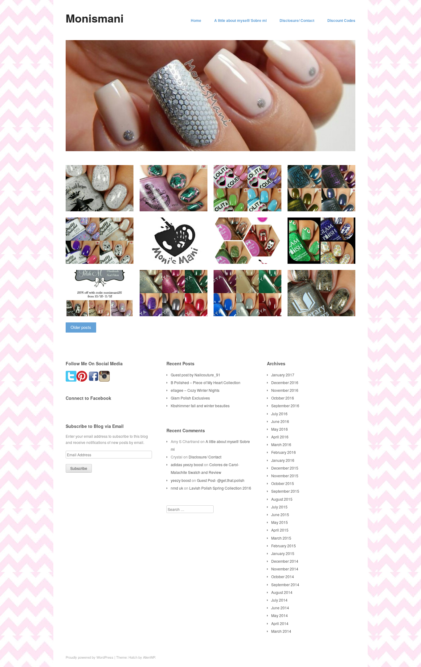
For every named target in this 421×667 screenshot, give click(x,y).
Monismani (95, 18)
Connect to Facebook (88, 398)
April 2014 (279, 623)
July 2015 (279, 506)
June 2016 (280, 421)
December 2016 (284, 382)
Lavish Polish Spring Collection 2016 (220, 488)
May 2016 (279, 429)
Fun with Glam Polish (332, 257)
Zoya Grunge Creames (257, 309)
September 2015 (285, 491)
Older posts (81, 327)
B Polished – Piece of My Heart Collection (205, 382)
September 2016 (285, 405)
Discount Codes (341, 20)
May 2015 (279, 522)
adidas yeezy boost (187, 464)
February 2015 (283, 545)
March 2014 (281, 631)
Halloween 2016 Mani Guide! (178, 257)
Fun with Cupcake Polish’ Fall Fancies (250, 254)
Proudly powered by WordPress (89, 657)
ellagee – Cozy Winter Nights (195, 390)
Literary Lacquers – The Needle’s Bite (319, 306)
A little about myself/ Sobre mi (240, 20)
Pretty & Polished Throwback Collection (102, 254)
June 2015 (280, 514)
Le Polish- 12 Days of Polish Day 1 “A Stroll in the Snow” (101, 201)
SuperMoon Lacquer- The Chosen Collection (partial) (321, 201)
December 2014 (284, 561)
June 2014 (280, 607)
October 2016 (282, 397)
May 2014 (279, 615)
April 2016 (279, 436)
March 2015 (281, 538)
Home (196, 20)
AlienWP (149, 657)
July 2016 (279, 413)
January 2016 (282, 460)
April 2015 (279, 529)
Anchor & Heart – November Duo (175, 201)
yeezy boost (181, 480)
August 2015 (281, 499)
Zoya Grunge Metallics (183, 309)
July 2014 (279, 600)
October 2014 (282, 576)
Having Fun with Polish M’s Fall (100, 306)
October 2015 (282, 483)
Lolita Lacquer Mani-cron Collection (246, 201)
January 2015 (282, 553)
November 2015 (284, 475)
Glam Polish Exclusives (190, 397)
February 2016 (283, 452)
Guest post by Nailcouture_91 (195, 374)
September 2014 (285, 584)
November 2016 (284, 390)
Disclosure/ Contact (297, 20)
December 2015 (284, 467)
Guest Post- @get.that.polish (220, 480)
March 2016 (281, 444)
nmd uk (177, 488)
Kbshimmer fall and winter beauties (200, 405)
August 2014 (281, 592)
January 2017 (282, 374)
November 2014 (284, 568)
